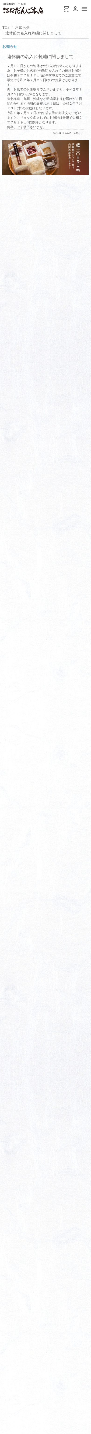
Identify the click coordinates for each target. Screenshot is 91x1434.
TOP (6, 27)
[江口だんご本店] (24, 14)
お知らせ (22, 27)
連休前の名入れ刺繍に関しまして (40, 56)
